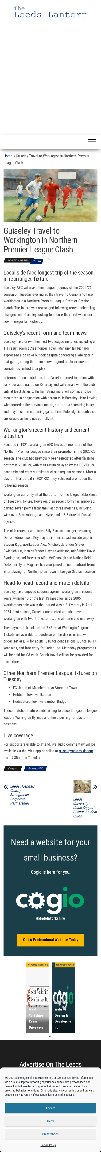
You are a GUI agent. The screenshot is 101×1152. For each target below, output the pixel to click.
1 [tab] (50, 1036)
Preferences (50, 1134)
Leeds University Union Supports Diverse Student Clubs (85, 807)
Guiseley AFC (35, 768)
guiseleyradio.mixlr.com (76, 751)
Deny (50, 1121)
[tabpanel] (37, 997)
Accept (50, 1108)
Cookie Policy (48, 1145)
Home (8, 156)
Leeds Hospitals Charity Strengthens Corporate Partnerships (22, 794)
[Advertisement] (50, 71)
